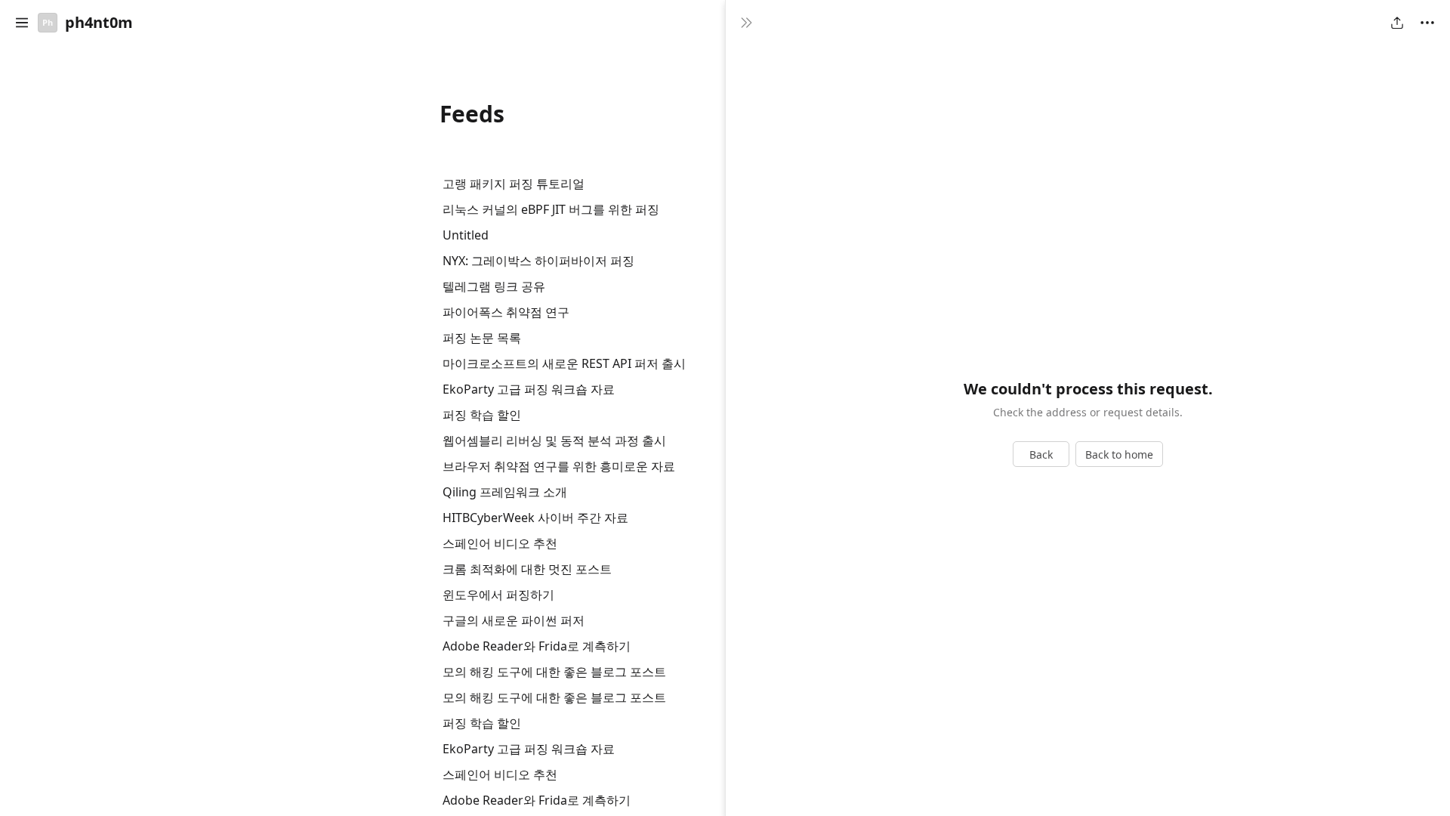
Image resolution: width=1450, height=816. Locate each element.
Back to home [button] (1119, 454)
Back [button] (1041, 454)
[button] (22, 22)
